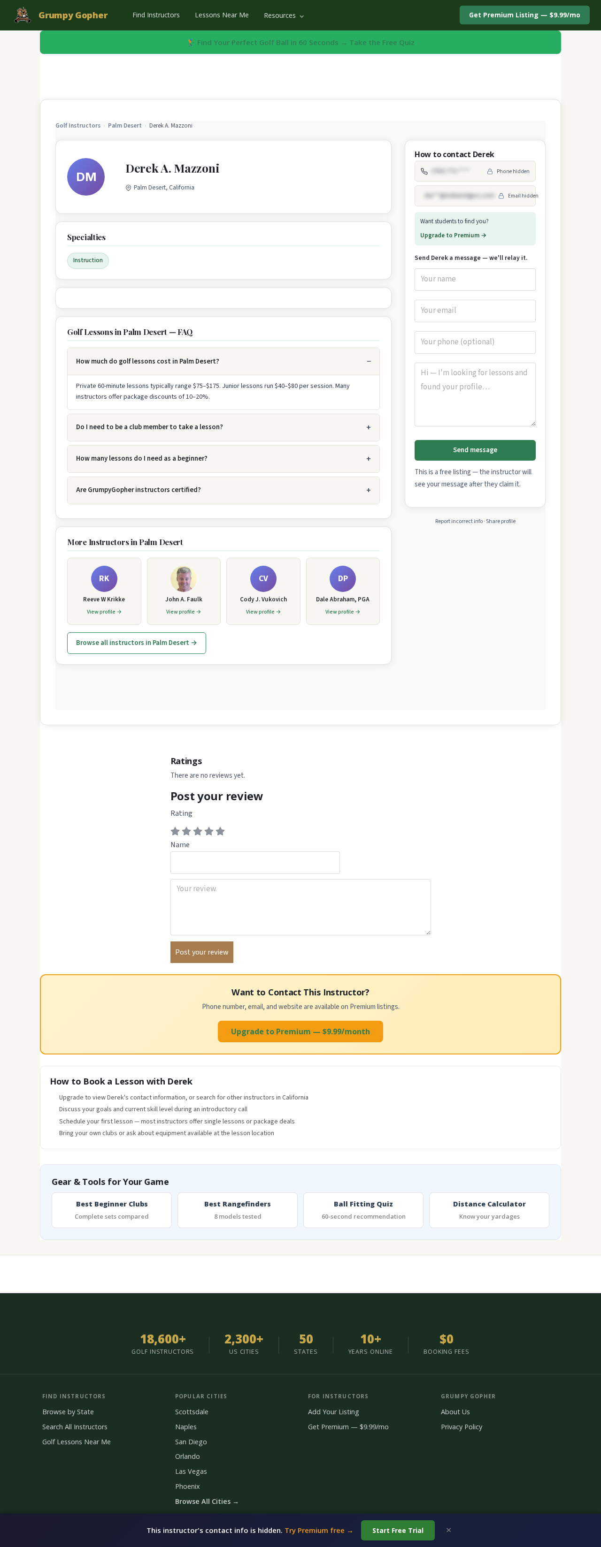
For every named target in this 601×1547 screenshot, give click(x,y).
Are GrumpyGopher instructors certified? (138, 490)
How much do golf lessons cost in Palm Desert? (147, 361)
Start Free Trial (398, 1530)
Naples (186, 1426)
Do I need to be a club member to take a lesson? (149, 427)
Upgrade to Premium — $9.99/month (300, 1031)
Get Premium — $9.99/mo (348, 1426)
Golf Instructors (77, 125)
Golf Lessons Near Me (76, 1441)
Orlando (187, 1456)
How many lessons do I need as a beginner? (142, 458)
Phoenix (187, 1486)
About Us (455, 1411)
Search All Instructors (75, 1426)
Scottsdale (191, 1411)
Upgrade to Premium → (453, 235)
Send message (475, 450)
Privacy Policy (461, 1426)
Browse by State (68, 1411)
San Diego (191, 1441)
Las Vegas (191, 1471)
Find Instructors (156, 14)
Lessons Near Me (222, 14)
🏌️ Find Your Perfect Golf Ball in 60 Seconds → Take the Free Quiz (300, 42)
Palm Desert (125, 125)
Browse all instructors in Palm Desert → (136, 643)
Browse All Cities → (207, 1501)
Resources (281, 15)
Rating (181, 813)
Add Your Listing (333, 1411)
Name (180, 845)
